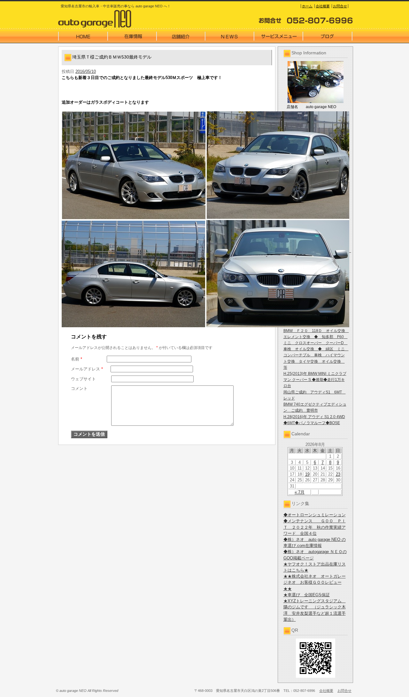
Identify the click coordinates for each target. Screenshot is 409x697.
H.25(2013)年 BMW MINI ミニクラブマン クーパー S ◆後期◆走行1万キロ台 (314, 379)
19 (307, 474)
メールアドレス (87, 369)
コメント (79, 388)
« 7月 (300, 492)
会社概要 (323, 6)
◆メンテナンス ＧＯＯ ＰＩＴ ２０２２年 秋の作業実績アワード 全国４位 (314, 527)
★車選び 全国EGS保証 (306, 594)
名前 (76, 359)
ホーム (307, 6)
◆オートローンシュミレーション (314, 514)
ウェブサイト (83, 378)
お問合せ (340, 6)
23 (338, 474)
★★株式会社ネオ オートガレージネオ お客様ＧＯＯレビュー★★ (314, 582)
